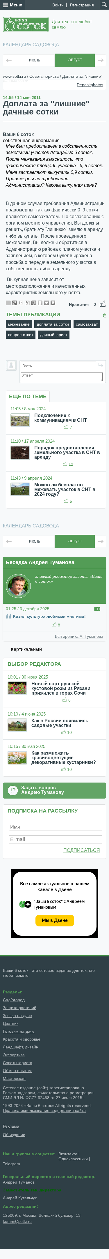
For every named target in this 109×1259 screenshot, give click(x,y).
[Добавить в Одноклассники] (40, 303)
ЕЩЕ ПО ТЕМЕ (28, 396)
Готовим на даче (19, 1031)
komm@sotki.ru (17, 1221)
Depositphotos (90, 84)
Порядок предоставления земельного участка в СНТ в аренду (67, 452)
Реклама (11, 1126)
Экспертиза (14, 1055)
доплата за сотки (53, 324)
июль (34, 59)
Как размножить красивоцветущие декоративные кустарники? (63, 758)
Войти (58, 5)
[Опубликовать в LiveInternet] (21, 303)
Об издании (14, 1134)
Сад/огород (14, 999)
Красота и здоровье (21, 1039)
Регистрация (82, 5)
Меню (16, 4)
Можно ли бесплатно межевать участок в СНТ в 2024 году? (64, 489)
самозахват (87, 324)
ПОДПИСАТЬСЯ (81, 850)
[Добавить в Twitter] (46, 303)
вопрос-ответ (20, 334)
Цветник (10, 1023)
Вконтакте (67, 1154)
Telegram (11, 1163)
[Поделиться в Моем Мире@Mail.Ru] (33, 303)
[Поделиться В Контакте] (53, 303)
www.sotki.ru (14, 76)
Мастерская (14, 1078)
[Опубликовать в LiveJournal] (27, 303)
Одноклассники (73, 1158)
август (75, 59)
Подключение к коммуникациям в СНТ (60, 418)
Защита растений (19, 1007)
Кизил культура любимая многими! (49, 616)
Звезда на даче (17, 1015)
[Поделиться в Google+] (14, 303)
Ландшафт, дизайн (20, 1047)
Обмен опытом (17, 1070)
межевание (19, 324)
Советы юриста (44, 76)
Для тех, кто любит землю (72, 24)
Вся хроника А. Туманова (79, 636)
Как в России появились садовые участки (59, 723)
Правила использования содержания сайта (44, 1110)
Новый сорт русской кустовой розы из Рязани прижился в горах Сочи (60, 688)
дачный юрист (53, 334)
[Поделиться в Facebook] (8, 303)
